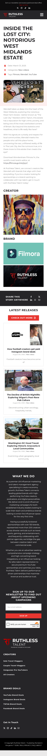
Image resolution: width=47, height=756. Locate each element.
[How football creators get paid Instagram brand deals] (23, 334)
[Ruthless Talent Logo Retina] (13, 14)
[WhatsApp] (35, 299)
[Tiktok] (11, 728)
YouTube (33, 74)
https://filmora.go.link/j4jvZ (15, 163)
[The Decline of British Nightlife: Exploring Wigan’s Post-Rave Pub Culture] (23, 380)
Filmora (16, 74)
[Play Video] (23, 91)
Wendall (24, 74)
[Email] (39, 299)
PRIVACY (27, 745)
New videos (23, 70)
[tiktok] (25, 8)
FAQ (33, 745)
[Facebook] (31, 296)
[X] (39, 296)
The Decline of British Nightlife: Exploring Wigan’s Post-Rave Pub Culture (23, 397)
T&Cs (21, 745)
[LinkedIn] (31, 299)
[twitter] (17, 8)
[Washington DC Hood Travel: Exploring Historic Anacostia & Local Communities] (23, 428)
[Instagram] (8, 728)
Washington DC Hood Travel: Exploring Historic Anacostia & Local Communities (23, 446)
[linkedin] (29, 8)
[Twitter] (4, 728)
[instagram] (21, 8)
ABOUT (39, 745)
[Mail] (18, 728)
